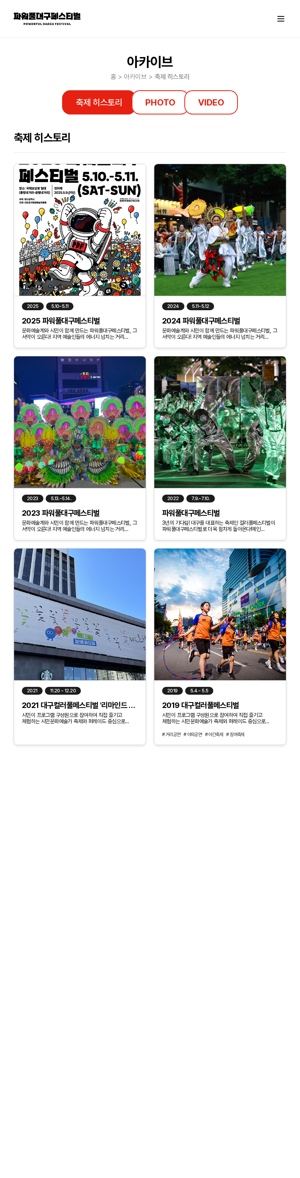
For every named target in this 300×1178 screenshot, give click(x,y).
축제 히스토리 (99, 102)
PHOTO (160, 102)
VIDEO (211, 102)
